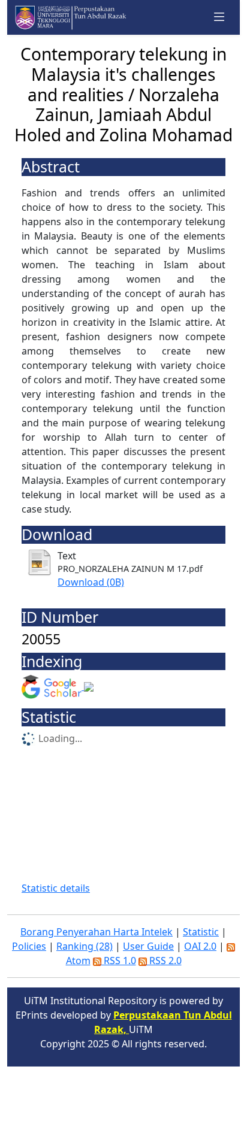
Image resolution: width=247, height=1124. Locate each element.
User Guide (148, 946)
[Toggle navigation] (219, 17)
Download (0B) (91, 582)
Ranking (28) (84, 946)
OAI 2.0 (200, 946)
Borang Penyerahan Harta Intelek (96, 931)
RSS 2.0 (164, 960)
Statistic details (56, 888)
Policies (29, 946)
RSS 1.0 (118, 960)
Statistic (201, 931)
